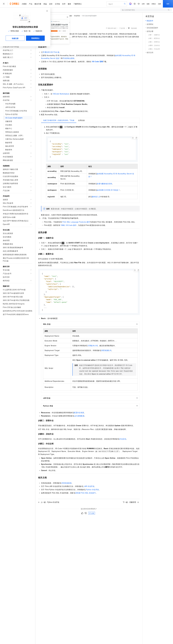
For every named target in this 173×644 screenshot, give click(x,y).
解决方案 (38, 4)
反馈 (92, 513)
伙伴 (63, 4)
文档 (143, 4)
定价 (50, 4)
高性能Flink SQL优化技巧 (85, 493)
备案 (148, 4)
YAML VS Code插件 (68, 225)
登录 (168, 4)
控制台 (154, 4)
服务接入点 (96, 196)
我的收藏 (134, 28)
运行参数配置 (79, 416)
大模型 (24, 4)
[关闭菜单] (4, 4)
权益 (45, 4)
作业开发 (77, 16)
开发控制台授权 (68, 58)
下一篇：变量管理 (129, 502)
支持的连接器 (66, 483)
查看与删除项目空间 (104, 183)
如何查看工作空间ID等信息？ (108, 190)
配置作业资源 (79, 412)
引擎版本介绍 (93, 345)
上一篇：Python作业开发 (50, 502)
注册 (159, 4)
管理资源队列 (106, 350)
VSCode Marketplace (61, 94)
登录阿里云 (35, 38)
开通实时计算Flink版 (51, 52)
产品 (30, 4)
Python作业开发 (92, 489)
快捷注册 (15, 38)
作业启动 (122, 439)
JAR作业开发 (89, 486)
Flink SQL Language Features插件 (76, 222)
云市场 (57, 4)
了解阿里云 (77, 4)
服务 (69, 4)
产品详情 (122, 28)
